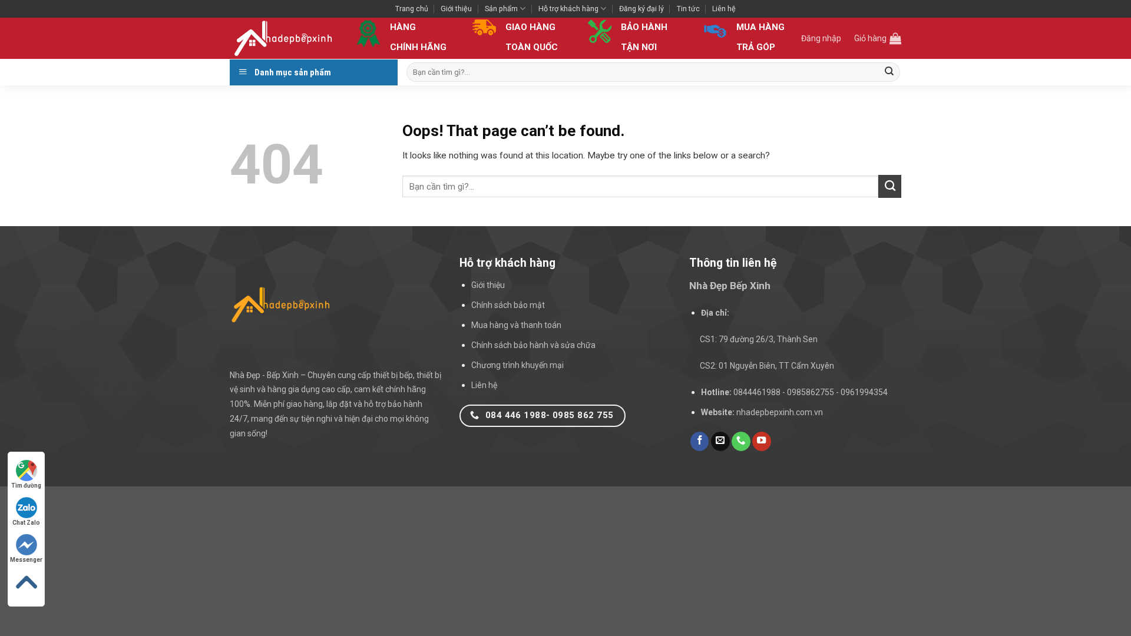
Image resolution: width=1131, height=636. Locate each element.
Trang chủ (411, 8)
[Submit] (889, 72)
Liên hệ (724, 8)
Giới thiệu (456, 8)
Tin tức (688, 8)
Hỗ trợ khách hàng (568, 8)
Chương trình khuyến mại (517, 365)
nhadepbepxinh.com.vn (779, 412)
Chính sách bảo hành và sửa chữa (533, 345)
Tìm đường (26, 485)
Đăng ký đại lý (641, 8)
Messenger (26, 559)
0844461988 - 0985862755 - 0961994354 (810, 392)
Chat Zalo (26, 522)
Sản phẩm (501, 8)
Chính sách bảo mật (508, 305)
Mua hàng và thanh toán (516, 325)
